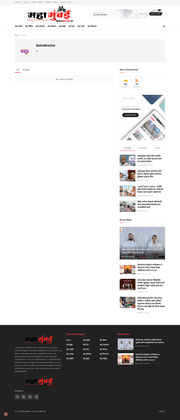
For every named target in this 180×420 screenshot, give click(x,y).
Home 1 (34, 2)
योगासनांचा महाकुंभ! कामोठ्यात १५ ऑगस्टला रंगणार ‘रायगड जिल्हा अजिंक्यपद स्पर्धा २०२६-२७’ (149, 267)
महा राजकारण (40, 26)
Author (23, 35)
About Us (18, 2)
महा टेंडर (72, 26)
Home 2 (41, 2)
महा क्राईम (62, 26)
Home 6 (70, 2)
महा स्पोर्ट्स (29, 26)
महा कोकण (70, 358)
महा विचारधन (92, 26)
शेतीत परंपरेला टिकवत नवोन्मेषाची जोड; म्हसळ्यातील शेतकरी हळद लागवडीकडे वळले (149, 204)
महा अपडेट (18, 26)
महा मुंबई (86, 358)
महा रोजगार (103, 349)
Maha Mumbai (26, 411)
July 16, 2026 (143, 292)
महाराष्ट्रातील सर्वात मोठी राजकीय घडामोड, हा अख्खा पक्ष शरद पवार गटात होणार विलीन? (149, 158)
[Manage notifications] (6, 414)
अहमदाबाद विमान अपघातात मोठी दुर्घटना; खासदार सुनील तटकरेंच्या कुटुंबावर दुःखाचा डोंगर (149, 174)
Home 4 (55, 2)
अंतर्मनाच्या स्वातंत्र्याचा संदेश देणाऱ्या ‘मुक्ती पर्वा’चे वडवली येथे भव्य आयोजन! (142, 251)
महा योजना (103, 340)
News (68, 340)
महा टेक (85, 344)
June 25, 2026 (144, 312)
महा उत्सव (81, 26)
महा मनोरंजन (52, 26)
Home (17, 35)
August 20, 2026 (129, 256)
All (17, 70)
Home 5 (62, 2)
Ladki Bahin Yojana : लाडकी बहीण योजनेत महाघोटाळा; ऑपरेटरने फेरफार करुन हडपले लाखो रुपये (150, 189)
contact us (26, 2)
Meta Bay (42, 411)
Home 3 (48, 2)
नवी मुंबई (69, 344)
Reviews (26, 70)
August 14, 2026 (145, 274)
